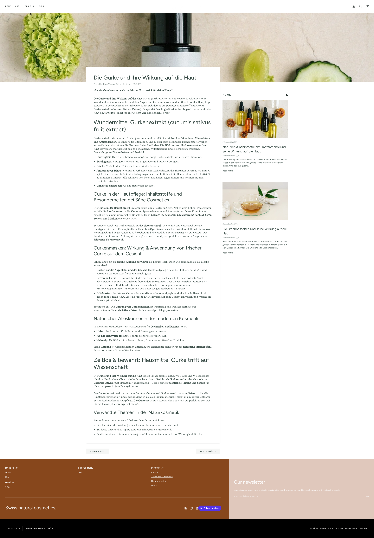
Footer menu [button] (86, 468)
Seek (80, 472)
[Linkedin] (197, 508)
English (13, 528)
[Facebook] (186, 508)
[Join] (365, 496)
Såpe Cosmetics (322, 528)
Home (8, 472)
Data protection (158, 481)
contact (154, 485)
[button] (18, 6)
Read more (228, 171)
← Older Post (98, 451)
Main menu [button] (11, 468)
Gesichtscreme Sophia (190, 215)
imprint (155, 472)
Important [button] (157, 468)
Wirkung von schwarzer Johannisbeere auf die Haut (148, 425)
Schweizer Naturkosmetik (157, 429)
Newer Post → (208, 451)
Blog (7, 487)
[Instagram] (191, 508)
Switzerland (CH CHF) (38, 528)
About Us (9, 482)
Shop (7, 477)
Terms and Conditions (162, 476)
